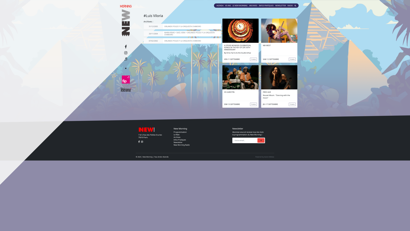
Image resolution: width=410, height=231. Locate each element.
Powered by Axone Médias (264, 157)
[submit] (260, 140)
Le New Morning (240, 5)
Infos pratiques (266, 5)
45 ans (228, 5)
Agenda (220, 5)
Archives (253, 5)
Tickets (253, 59)
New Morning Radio (182, 145)
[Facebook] (139, 142)
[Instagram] (142, 142)
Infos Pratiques (180, 140)
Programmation (180, 132)
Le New (176, 134)
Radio (290, 5)
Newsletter (280, 5)
